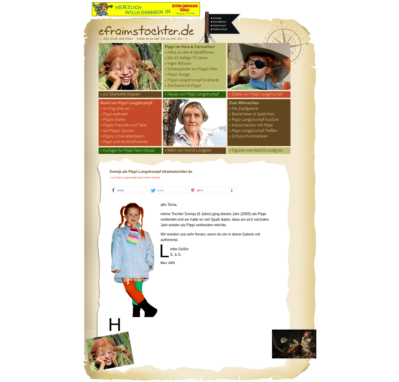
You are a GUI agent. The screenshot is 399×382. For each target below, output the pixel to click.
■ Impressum (218, 25)
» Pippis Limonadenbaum (122, 136)
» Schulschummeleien (248, 136)
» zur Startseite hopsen (120, 94)
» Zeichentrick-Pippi (183, 85)
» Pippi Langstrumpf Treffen (253, 130)
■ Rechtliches (218, 21)
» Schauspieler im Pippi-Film (191, 68)
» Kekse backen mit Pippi (251, 125)
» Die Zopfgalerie (243, 108)
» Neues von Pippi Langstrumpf (192, 94)
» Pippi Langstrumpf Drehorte (192, 80)
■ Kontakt (216, 18)
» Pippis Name (112, 119)
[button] (128, 190)
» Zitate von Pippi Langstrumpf (255, 94)
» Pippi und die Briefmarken (124, 141)
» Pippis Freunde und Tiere (123, 125)
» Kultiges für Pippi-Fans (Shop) (127, 150)
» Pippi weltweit (114, 113)
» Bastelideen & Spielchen (252, 113)
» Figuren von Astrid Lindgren (255, 150)
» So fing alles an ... (116, 108)
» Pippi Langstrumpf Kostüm (254, 119)
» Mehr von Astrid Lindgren (188, 150)
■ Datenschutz (219, 29)
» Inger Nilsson (178, 63)
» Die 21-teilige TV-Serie (186, 57)
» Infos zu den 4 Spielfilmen (189, 52)
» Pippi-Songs (177, 74)
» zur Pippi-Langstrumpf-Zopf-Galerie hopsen (134, 177)
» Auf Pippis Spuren (117, 130)
